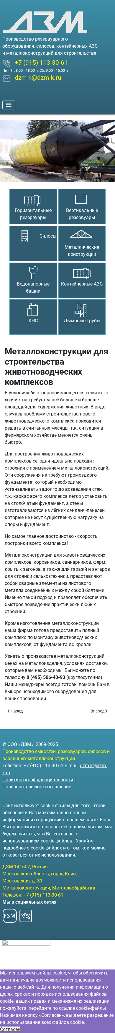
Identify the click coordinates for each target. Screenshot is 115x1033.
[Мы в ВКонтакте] (25, 914)
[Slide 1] (46, 174)
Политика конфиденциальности (37, 779)
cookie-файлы (91, 1008)
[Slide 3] (68, 174)
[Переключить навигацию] (8, 105)
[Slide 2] (57, 174)
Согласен (10, 1029)
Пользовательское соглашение (36, 787)
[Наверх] (104, 1022)
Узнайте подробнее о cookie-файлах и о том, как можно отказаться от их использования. (54, 848)
